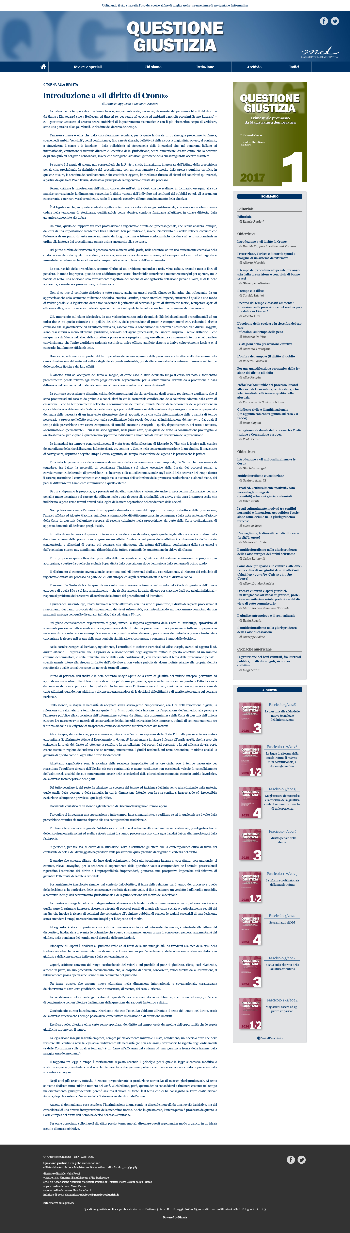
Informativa (239, 5)
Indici (294, 67)
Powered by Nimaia (175, 1217)
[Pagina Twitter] (335, 21)
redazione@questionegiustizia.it (98, 1194)
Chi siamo (153, 67)
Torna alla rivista (61, 84)
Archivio (254, 67)
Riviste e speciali (88, 67)
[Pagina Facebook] (324, 21)
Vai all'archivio (271, 1038)
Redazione (205, 67)
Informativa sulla (58, 1203)
